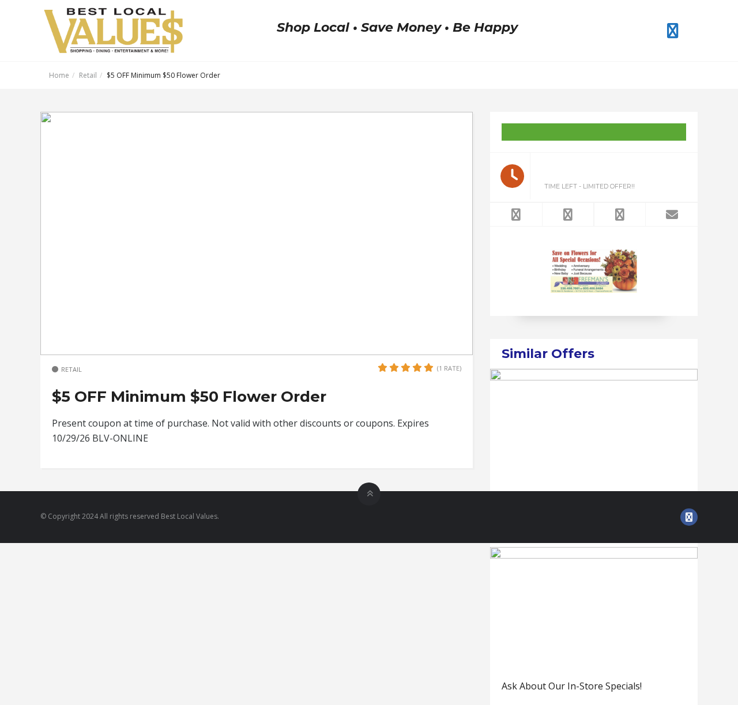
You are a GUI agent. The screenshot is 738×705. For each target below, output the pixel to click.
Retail (88, 75)
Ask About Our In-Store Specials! (572, 686)
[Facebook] (672, 30)
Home (59, 75)
